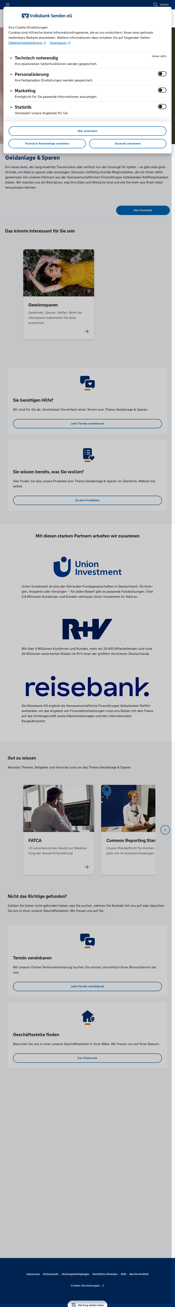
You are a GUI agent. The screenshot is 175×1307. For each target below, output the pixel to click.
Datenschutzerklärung (26, 43)
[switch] (162, 73)
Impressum (58, 43)
